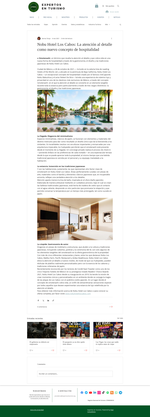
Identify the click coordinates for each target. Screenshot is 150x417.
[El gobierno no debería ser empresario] (42, 330)
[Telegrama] (120, 392)
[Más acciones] (111, 38)
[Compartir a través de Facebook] (38, 300)
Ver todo (120, 318)
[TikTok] (103, 392)
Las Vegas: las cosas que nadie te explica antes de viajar (107, 343)
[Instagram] (99, 392)
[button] (96, 5)
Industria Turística (95, 24)
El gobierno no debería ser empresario (39, 343)
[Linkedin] (94, 392)
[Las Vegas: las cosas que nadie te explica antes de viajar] (108, 330)
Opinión (55, 24)
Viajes (46, 24)
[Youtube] (90, 392)
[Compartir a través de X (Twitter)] (43, 300)
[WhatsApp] (116, 392)
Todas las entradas (33, 24)
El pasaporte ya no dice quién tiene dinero (74, 343)
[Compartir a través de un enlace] (53, 300)
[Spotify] (107, 392)
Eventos (64, 24)
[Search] (118, 6)
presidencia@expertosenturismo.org (65, 396)
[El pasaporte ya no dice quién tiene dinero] (75, 330)
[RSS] (112, 392)
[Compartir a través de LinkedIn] (48, 300)
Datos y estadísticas (77, 24)
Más (106, 24)
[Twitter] (86, 392)
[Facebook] (82, 392)
